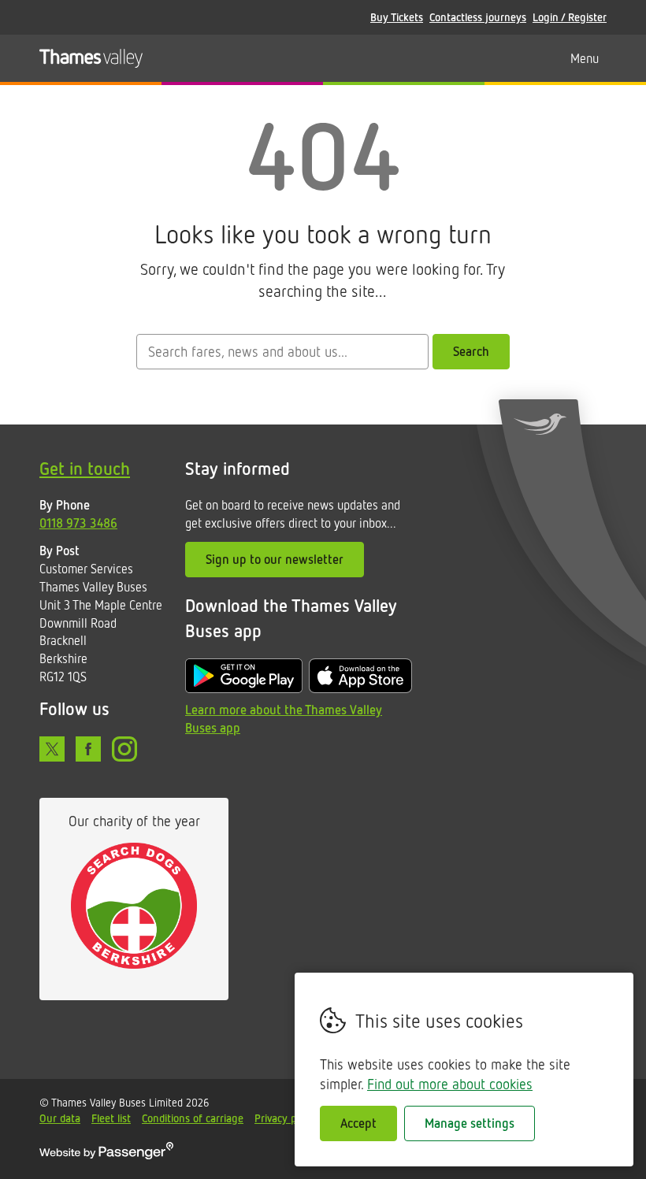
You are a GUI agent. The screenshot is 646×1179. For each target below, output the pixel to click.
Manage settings (469, 1123)
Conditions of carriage (192, 1118)
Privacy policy (285, 1118)
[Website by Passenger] (106, 1155)
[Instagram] (124, 749)
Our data (59, 1118)
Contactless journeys (477, 17)
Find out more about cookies (450, 1083)
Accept (358, 1123)
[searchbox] (282, 351)
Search (471, 351)
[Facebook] (88, 749)
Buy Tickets (396, 17)
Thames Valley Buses (91, 58)
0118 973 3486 (78, 523)
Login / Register (570, 17)
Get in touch (84, 468)
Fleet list (111, 1118)
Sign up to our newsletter (274, 559)
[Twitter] (52, 749)
